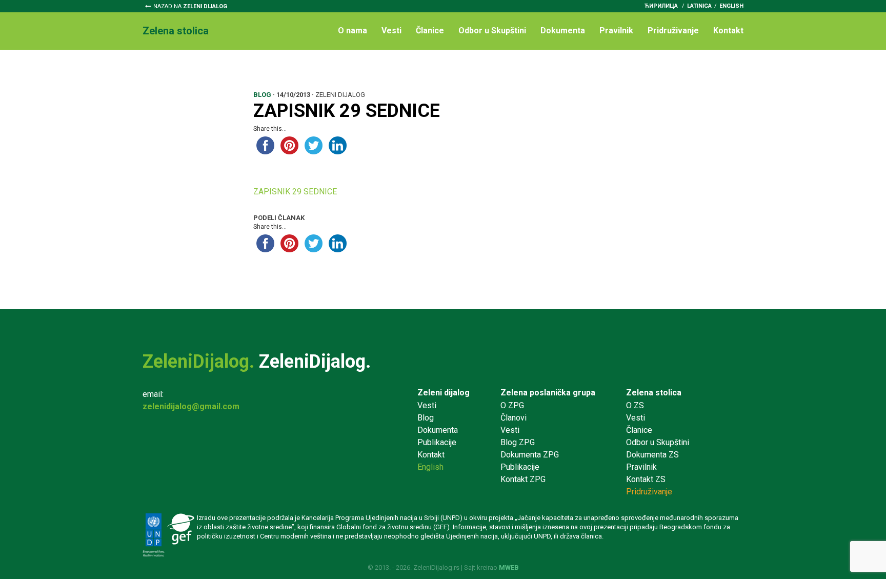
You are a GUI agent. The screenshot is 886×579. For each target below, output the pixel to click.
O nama (352, 30)
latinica (699, 6)
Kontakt (728, 30)
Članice (430, 30)
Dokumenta (562, 30)
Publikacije (436, 442)
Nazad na (190, 6)
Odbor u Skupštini (492, 30)
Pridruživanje (673, 30)
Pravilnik (616, 30)
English (731, 6)
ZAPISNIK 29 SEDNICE (295, 191)
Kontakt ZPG (523, 479)
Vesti (391, 30)
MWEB (509, 567)
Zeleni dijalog (443, 392)
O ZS (635, 405)
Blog (425, 418)
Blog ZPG (517, 442)
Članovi (513, 418)
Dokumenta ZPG (529, 455)
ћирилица (661, 6)
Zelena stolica (653, 392)
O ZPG (512, 405)
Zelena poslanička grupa (547, 392)
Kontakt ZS (646, 479)
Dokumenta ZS (652, 455)
